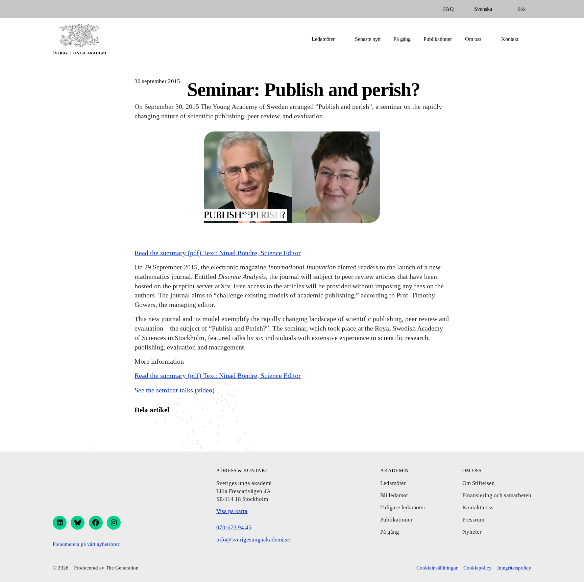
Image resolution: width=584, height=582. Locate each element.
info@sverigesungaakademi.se (253, 539)
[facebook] (96, 523)
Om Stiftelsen (478, 483)
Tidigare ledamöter (402, 507)
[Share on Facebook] (141, 429)
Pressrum (473, 519)
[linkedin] (60, 523)
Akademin (394, 470)
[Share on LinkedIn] (178, 429)
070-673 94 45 (233, 527)
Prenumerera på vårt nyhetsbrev (86, 544)
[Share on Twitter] (160, 429)
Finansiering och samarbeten (496, 495)
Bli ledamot (394, 495)
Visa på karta (231, 511)
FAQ (448, 9)
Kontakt (509, 39)
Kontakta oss (477, 507)
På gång (402, 39)
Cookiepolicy (477, 568)
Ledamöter (323, 39)
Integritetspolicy (514, 568)
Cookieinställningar (437, 568)
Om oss (473, 39)
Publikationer (437, 39)
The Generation (122, 568)
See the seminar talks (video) (175, 390)
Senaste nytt (368, 39)
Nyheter (472, 532)
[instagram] (114, 523)
